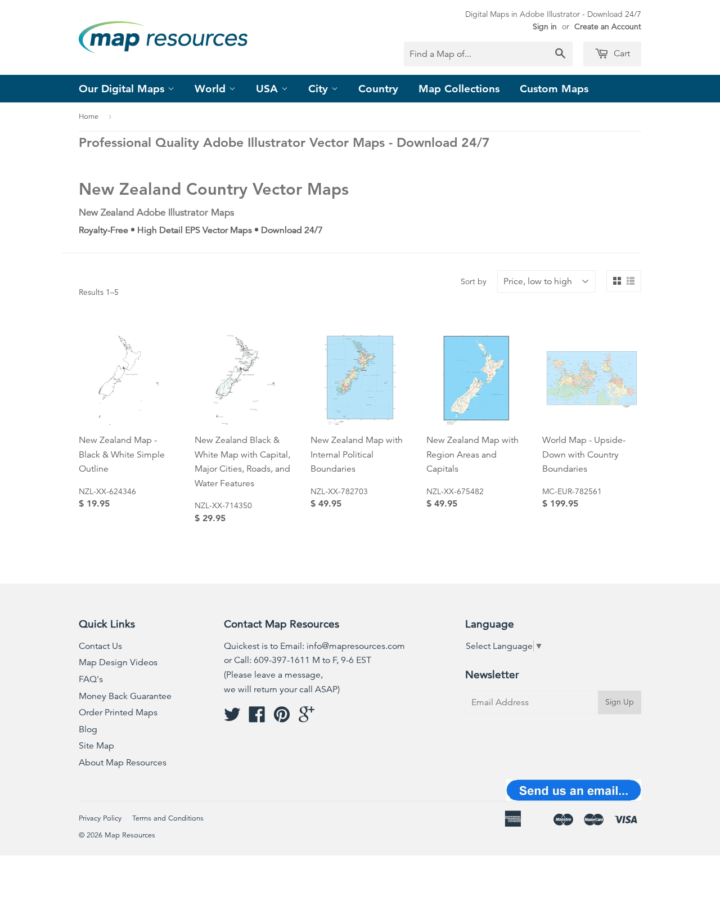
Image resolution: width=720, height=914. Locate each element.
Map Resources (130, 835)
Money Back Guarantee (125, 696)
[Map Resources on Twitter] (232, 718)
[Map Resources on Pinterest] (281, 718)
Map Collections (459, 88)
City (319, 88)
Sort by (474, 281)
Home (88, 116)
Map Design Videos (118, 662)
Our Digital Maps (123, 88)
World (212, 88)
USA (268, 88)
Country (378, 88)
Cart (620, 53)
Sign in (545, 26)
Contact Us (100, 646)
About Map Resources (122, 762)
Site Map (96, 745)
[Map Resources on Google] (306, 718)
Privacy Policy (100, 818)
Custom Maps (554, 88)
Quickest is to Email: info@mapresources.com (314, 646)
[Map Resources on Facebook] (257, 718)
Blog (88, 729)
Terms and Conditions (168, 818)
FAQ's (91, 679)
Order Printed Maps (118, 712)
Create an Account (607, 26)
